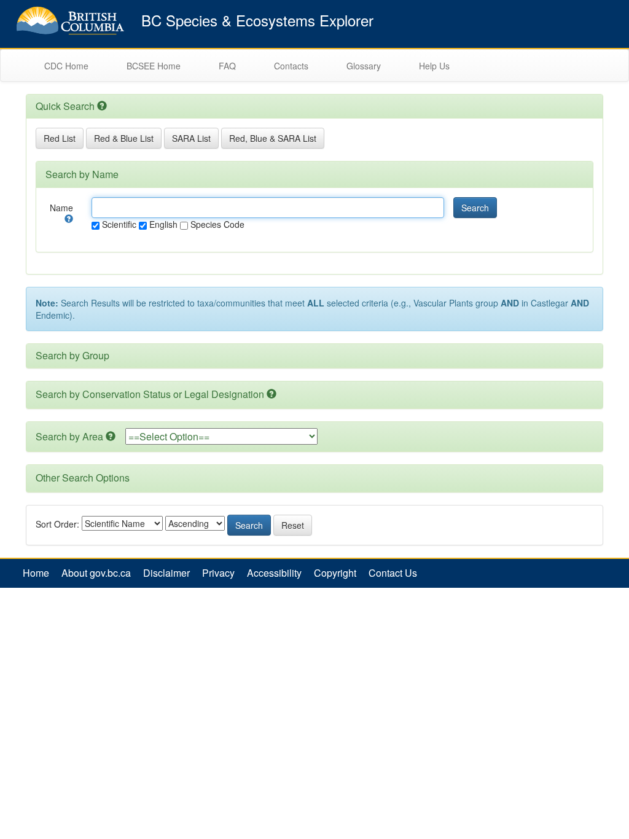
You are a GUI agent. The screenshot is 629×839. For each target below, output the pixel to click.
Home (36, 573)
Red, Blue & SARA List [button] (272, 138)
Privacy (218, 573)
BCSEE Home (154, 66)
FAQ (227, 66)
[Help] (68, 219)
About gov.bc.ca (96, 573)
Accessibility (274, 573)
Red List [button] (60, 138)
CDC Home (66, 66)
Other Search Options (83, 477)
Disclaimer (166, 573)
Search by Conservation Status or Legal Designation (150, 394)
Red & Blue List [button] (124, 138)
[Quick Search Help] (102, 106)
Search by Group (72, 355)
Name (61, 207)
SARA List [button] (191, 138)
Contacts (291, 66)
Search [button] (475, 207)
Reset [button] (292, 525)
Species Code (216, 224)
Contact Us (393, 573)
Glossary (363, 66)
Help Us (434, 66)
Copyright (335, 573)
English (162, 224)
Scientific (118, 224)
